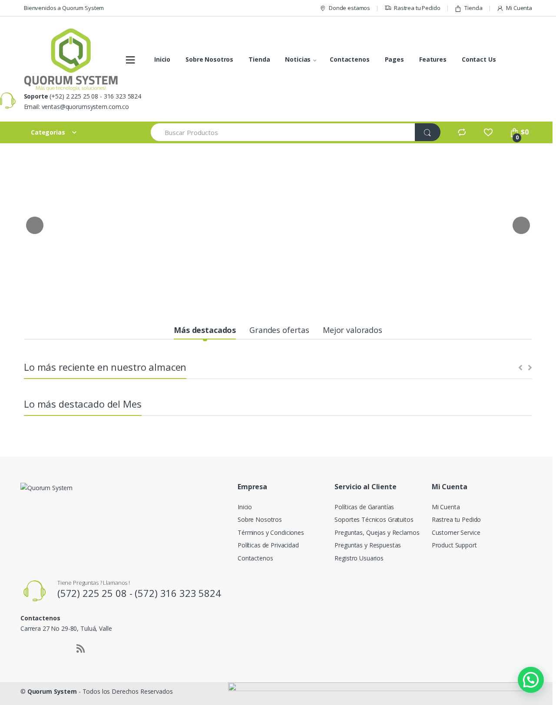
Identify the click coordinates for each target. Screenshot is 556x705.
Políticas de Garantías (364, 507)
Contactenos (349, 59)
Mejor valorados (352, 330)
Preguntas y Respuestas (367, 545)
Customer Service (456, 532)
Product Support (454, 545)
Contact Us (479, 59)
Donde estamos (349, 8)
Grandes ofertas (279, 330)
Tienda (473, 8)
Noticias (298, 59)
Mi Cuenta (519, 8)
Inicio (162, 59)
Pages (394, 59)
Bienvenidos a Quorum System (64, 8)
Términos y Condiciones (271, 532)
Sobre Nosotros (209, 59)
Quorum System (52, 691)
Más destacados (205, 330)
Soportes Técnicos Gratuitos (373, 519)
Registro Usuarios (359, 558)
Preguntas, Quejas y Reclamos (376, 532)
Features (433, 59)
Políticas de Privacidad (268, 545)
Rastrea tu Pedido (417, 8)
